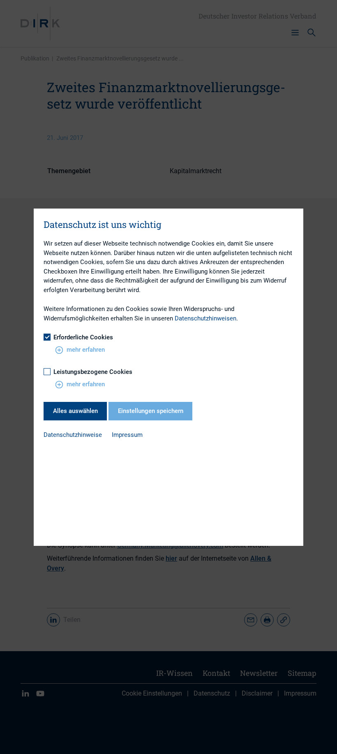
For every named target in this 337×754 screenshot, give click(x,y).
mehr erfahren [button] (86, 349)
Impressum (127, 434)
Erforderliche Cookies (83, 337)
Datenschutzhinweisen (205, 318)
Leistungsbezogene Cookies (92, 372)
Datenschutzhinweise (73, 434)
